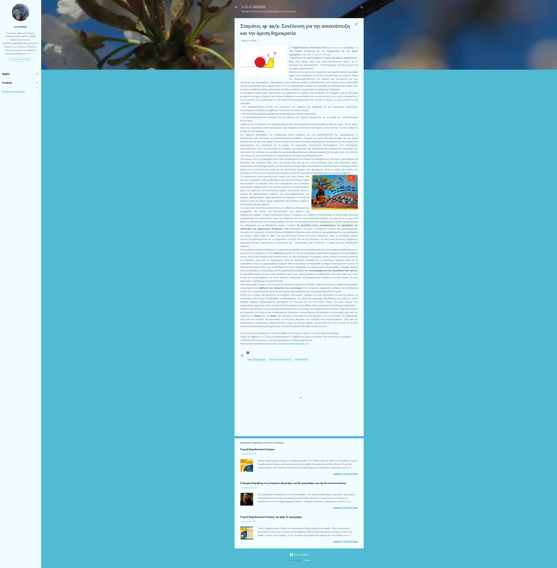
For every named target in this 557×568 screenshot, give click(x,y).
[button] (356, 24)
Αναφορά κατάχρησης (13, 91)
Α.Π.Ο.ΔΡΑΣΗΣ (254, 6)
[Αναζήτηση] (362, 7)
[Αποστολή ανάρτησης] (248, 353)
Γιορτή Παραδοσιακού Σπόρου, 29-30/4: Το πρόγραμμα (271, 517)
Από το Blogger (301, 554)
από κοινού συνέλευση (280, 359)
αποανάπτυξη (301, 359)
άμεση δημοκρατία (256, 359)
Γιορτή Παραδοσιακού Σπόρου (257, 449)
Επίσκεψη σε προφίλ (20, 59)
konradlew (306, 560)
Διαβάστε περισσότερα (345, 474)
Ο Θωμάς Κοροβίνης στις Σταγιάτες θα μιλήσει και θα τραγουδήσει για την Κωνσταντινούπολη (293, 483)
